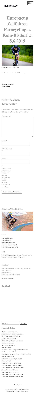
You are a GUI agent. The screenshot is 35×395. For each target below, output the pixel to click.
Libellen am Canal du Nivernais (11, 352)
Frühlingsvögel (6, 361)
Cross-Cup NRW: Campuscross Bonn (13, 367)
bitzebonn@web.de (7, 278)
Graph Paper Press (22, 391)
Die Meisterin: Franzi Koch (10, 332)
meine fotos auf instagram (10, 247)
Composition (10, 391)
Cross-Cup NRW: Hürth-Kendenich (12, 365)
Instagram (17, 384)
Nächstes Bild (15, 67)
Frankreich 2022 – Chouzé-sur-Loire (12, 374)
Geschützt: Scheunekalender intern (12, 376)
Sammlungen (13, 255)
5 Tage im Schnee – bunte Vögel (11, 363)
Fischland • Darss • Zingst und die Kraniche (15, 350)
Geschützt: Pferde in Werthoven (11, 336)
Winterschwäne (6, 347)
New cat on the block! (8, 345)
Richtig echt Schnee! (8, 343)
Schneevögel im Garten (9, 338)
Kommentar (6, 116)
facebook (14, 384)
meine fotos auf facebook (9, 245)
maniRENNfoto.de (7, 238)
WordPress (21, 389)
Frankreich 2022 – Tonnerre (10, 372)
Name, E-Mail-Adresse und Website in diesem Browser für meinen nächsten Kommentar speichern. (6, 178)
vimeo (20, 384)
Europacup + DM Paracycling (7, 85)
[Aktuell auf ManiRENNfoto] (17, 221)
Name (4, 141)
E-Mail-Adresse (7, 150)
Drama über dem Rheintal (10, 370)
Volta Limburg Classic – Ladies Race (12, 341)
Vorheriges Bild (6, 67)
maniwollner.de (6, 240)
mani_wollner (25, 73)
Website (4, 159)
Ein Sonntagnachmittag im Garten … (13, 334)
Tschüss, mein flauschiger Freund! (12, 359)
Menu (30, 3)
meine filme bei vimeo (8, 242)
